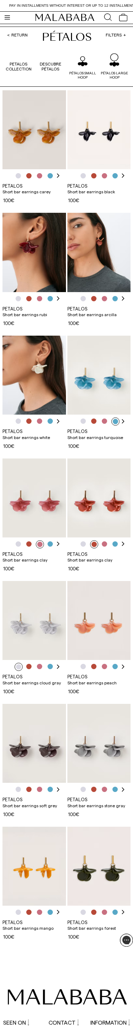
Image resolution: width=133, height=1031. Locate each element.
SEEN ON (14, 1022)
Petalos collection (19, 66)
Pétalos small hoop (82, 75)
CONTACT (62, 1022)
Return (19, 34)
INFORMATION (108, 1022)
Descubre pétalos (50, 66)
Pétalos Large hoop (114, 75)
